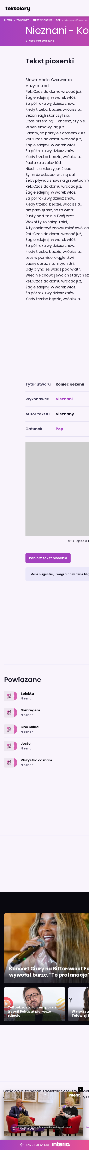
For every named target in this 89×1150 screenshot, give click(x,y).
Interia (8, 20)
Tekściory (22, 20)
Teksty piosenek (42, 20)
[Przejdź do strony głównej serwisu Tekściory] (17, 8)
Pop (58, 20)
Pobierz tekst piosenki (48, 558)
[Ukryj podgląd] (80, 1089)
